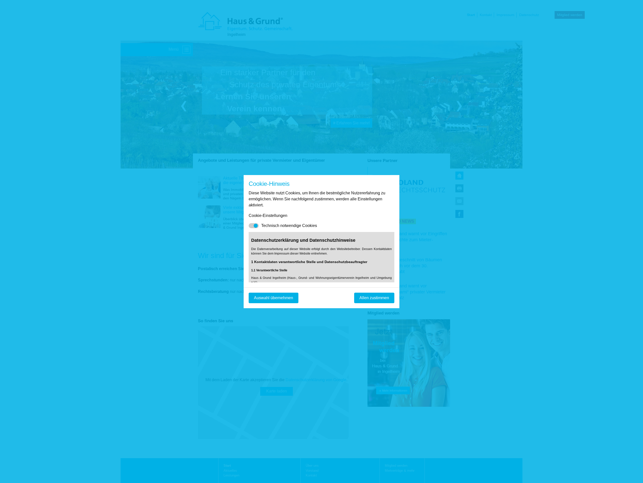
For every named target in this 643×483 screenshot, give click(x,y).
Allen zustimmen (374, 298)
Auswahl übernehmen (273, 298)
